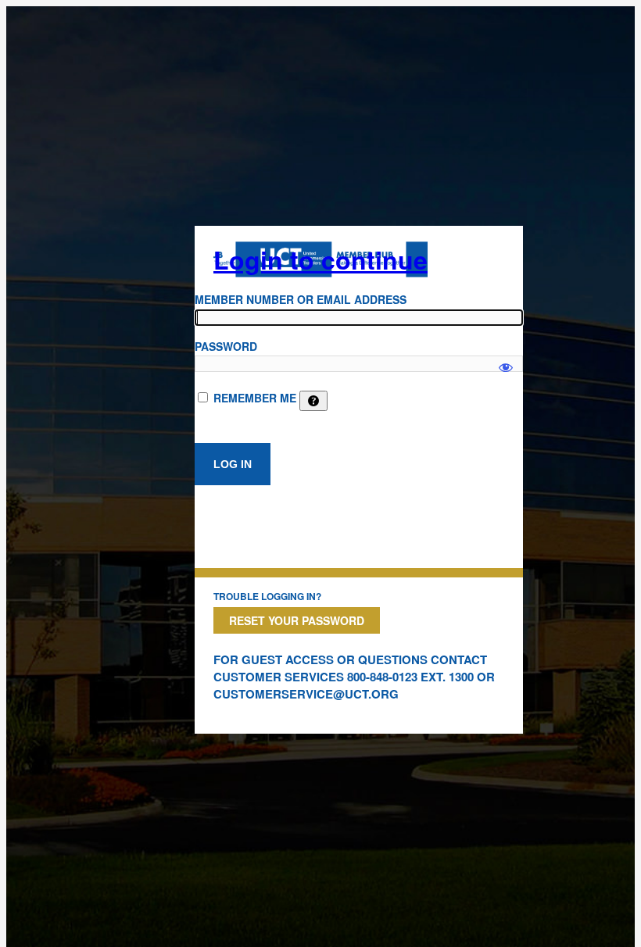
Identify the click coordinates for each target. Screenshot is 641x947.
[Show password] (506, 360)
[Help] (313, 401)
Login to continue (320, 259)
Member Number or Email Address (300, 299)
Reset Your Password (296, 620)
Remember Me (254, 398)
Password (226, 346)
